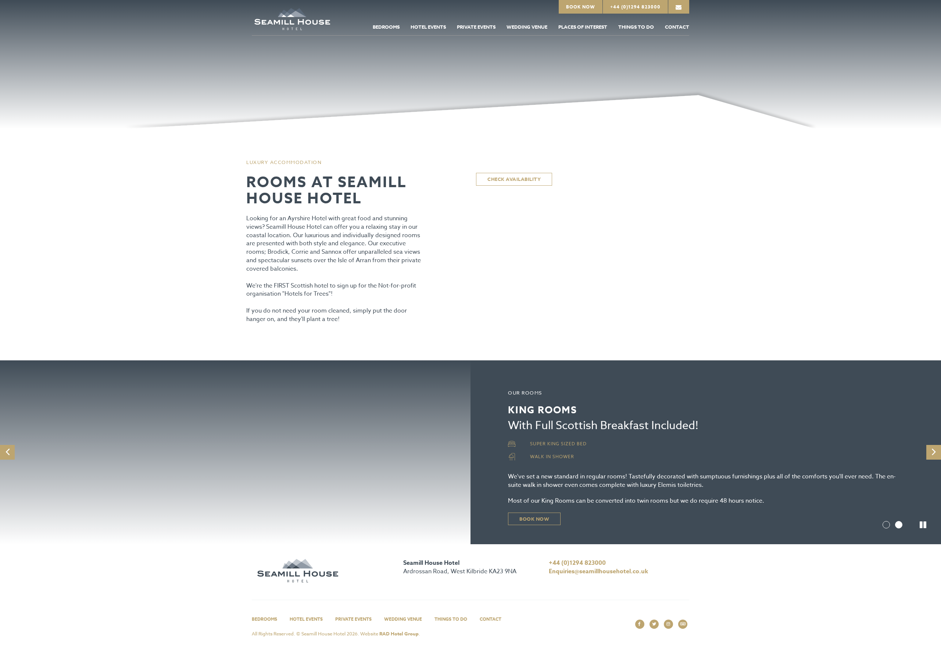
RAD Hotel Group (399, 633)
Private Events (476, 27)
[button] (678, 7)
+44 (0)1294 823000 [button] (635, 7)
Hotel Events (428, 27)
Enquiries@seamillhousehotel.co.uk (598, 571)
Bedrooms (386, 27)
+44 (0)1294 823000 (577, 563)
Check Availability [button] (514, 179)
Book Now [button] (580, 7)
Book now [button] (534, 519)
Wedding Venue (527, 27)
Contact (677, 27)
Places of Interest (582, 27)
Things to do (636, 27)
